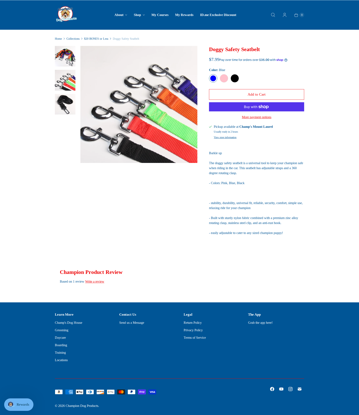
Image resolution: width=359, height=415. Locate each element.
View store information (225, 137)
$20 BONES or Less (96, 38)
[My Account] (284, 15)
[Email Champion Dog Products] (299, 389)
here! (269, 322)
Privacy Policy (193, 330)
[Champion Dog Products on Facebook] (272, 389)
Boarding (61, 345)
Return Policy (193, 322)
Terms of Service (195, 337)
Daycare (60, 337)
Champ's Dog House (68, 322)
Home (58, 38)
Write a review (94, 281)
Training (60, 352)
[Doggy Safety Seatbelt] (138, 104)
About (118, 15)
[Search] (273, 15)
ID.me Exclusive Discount (218, 15)
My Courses (159, 15)
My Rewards (184, 15)
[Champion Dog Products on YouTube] (281, 389)
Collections (73, 38)
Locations (61, 360)
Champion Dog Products (82, 406)
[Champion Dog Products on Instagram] (290, 389)
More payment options (256, 117)
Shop (137, 15)
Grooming (61, 330)
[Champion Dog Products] (66, 15)
